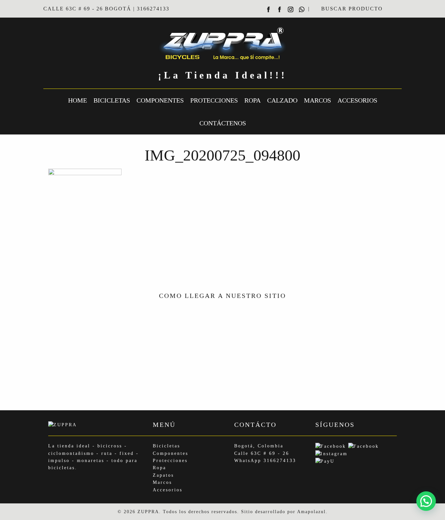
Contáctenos (222, 123)
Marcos (317, 100)
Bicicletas (111, 100)
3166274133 (280, 460)
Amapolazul (311, 511)
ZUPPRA (148, 511)
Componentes (160, 100)
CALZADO (282, 100)
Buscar (393, 9)
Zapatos (163, 475)
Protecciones (214, 100)
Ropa (252, 100)
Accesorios (357, 100)
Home (77, 100)
